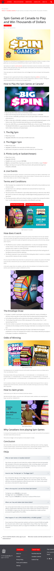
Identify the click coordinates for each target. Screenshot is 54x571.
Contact (18, 556)
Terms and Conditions (21, 562)
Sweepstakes (28, 1)
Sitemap (18, 565)
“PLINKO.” (45, 163)
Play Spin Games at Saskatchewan (34, 204)
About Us (44, 1)
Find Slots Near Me (18, 1)
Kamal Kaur (13, 27)
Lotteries (9, 1)
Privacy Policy (19, 559)
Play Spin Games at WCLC (17, 204)
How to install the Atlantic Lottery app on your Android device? (14, 537)
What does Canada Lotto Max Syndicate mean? (39, 536)
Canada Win (8, 555)
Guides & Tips (37, 1)
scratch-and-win (18, 66)
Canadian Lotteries (7, 25)
